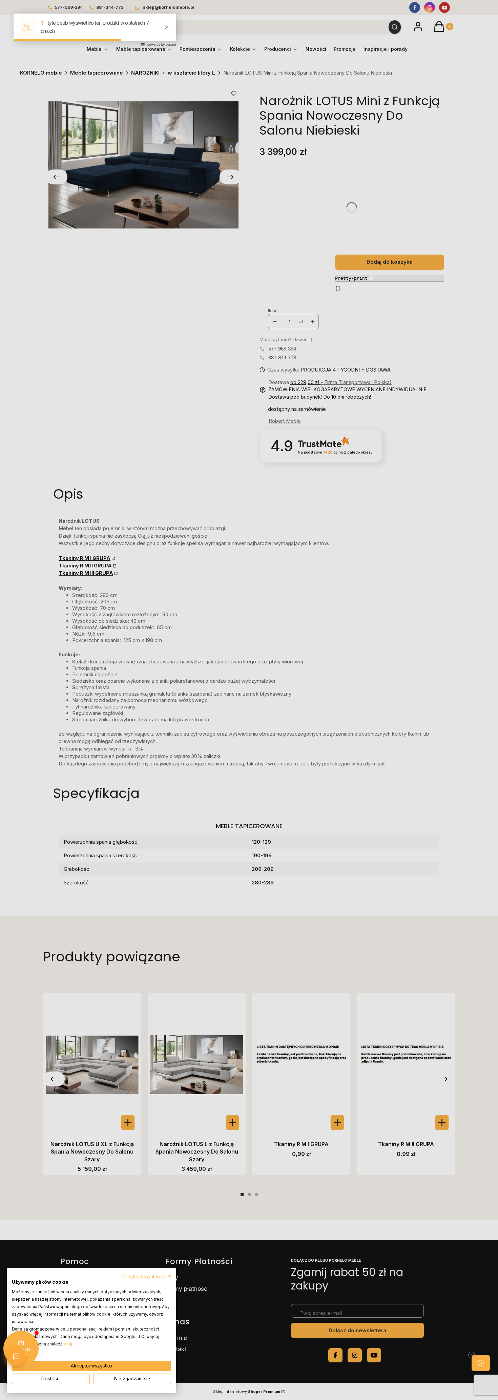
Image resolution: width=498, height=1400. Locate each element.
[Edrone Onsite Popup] (249, 700)
